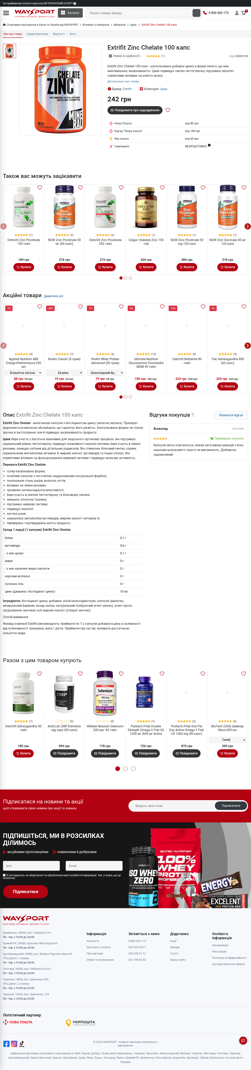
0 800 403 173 (219, 13)
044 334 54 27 (137, 947)
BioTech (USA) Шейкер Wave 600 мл (227, 728)
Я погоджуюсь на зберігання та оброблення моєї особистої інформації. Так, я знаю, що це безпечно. (62, 876)
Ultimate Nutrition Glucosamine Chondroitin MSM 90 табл (146, 362)
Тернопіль (152, 1053)
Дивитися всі (53, 296)
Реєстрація (219, 951)
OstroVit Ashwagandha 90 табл (23, 728)
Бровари (192, 1057)
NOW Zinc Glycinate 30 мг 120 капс (227, 242)
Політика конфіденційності (229, 957)
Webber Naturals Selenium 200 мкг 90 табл (105, 728)
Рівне (89, 1057)
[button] (6, 13)
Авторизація (220, 945)
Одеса (34, 1057)
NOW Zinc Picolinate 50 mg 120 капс (187, 242)
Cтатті (174, 953)
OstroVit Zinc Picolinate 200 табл (105, 242)
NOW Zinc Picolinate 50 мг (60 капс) (64, 242)
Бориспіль (179, 1057)
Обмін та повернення (100, 959)
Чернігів (196, 1053)
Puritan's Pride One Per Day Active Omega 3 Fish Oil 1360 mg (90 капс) (186, 730)
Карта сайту (178, 959)
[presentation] (3, 226)
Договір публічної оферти (228, 964)
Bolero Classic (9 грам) (64, 359)
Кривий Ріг (132, 1057)
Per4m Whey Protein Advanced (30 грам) (105, 361)
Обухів (204, 1057)
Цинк (163, 89)
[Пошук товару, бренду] (196, 13)
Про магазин (95, 953)
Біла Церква (163, 1057)
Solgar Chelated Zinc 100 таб (146, 242)
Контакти (93, 941)
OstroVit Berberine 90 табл (187, 361)
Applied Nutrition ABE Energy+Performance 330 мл (23, 362)
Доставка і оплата (98, 947)
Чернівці (139, 1053)
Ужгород (109, 1057)
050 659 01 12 (137, 953)
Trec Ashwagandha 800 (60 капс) (227, 361)
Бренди (175, 947)
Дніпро (95, 1053)
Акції (173, 941)
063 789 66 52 (137, 959)
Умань (120, 1057)
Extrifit (127, 89)
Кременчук (147, 1057)
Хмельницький (169, 1053)
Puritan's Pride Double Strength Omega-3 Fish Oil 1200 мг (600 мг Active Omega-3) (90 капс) (146, 731)
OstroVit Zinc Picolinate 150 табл (23, 242)
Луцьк (98, 1057)
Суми (81, 1057)
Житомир (210, 1053)
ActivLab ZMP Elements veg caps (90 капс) (64, 728)
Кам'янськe (216, 1057)
